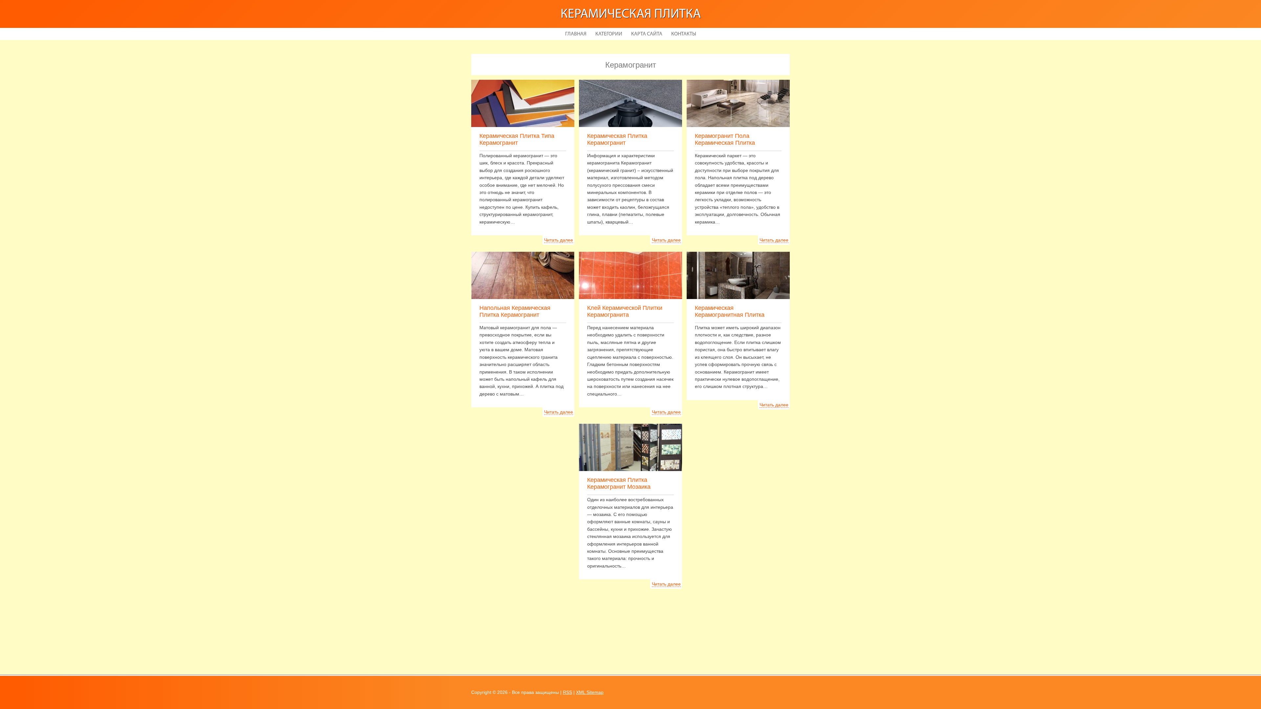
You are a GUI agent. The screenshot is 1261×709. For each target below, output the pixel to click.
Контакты (683, 34)
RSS (567, 692)
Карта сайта (646, 34)
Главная (575, 34)
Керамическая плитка (631, 14)
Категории (608, 34)
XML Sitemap (590, 692)
